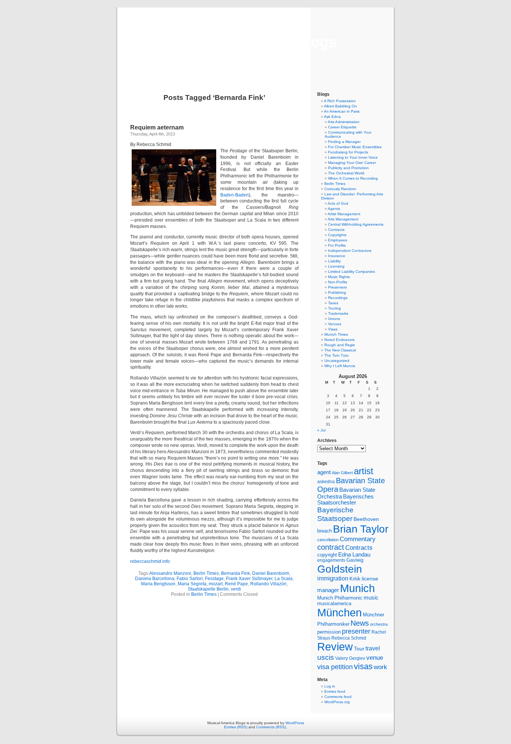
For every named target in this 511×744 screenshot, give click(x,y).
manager (328, 590)
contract (330, 547)
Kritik (355, 579)
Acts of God (338, 203)
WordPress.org (337, 702)
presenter (356, 631)
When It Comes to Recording (353, 178)
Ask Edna (332, 117)
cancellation (328, 539)
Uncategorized (336, 361)
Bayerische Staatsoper (335, 514)
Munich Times (336, 334)
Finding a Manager (344, 142)
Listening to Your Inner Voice (353, 157)
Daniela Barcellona (154, 578)
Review (335, 647)
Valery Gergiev (350, 658)
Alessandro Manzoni (170, 573)
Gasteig (354, 560)
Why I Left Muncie (339, 366)
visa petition (335, 667)
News (360, 623)
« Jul (321, 430)
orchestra (379, 624)
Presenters (337, 287)
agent (324, 472)
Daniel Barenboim (270, 573)
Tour (359, 649)
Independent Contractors (349, 250)
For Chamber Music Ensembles (355, 147)
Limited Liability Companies (351, 271)
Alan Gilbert (342, 472)
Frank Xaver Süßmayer (249, 578)
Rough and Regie (339, 345)
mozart (216, 583)
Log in (329, 686)
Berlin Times (206, 573)
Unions (334, 319)
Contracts (336, 230)
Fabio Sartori (190, 578)
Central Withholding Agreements (355, 224)
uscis (325, 657)
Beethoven (366, 519)
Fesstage (214, 578)
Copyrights (337, 235)
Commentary (358, 539)
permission (329, 632)
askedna (326, 481)
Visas (332, 329)
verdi (236, 589)
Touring (334, 308)
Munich (357, 588)
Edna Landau (354, 555)
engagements (331, 560)
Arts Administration (343, 122)
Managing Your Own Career (352, 163)
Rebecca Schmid (348, 638)
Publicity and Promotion (348, 168)
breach (324, 531)
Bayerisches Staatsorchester (345, 500)
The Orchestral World (346, 173)
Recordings (338, 298)
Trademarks (338, 313)
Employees (337, 240)
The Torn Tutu (336, 355)
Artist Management (344, 214)
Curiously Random (340, 189)
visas (363, 666)
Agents (334, 209)
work (380, 667)
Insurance (336, 256)
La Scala (284, 578)
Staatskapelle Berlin (208, 589)
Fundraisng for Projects (348, 152)
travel (372, 648)
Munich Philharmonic (339, 598)
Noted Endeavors (339, 340)
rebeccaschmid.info (150, 561)
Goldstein (339, 569)
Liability (334, 261)
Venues (334, 324)
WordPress (294, 723)
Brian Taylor (360, 529)
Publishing (337, 292)
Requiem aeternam (157, 127)
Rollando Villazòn (268, 583)
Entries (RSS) (235, 727)
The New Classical (340, 350)
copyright (327, 555)
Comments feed (338, 697)
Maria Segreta (192, 583)
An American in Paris (341, 111)
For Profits (337, 245)
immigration (332, 578)
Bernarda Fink (235, 573)
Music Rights (339, 277)
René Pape (236, 583)
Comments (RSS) (271, 727)
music (371, 598)
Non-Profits (337, 282)
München (339, 612)
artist (363, 471)
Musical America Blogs (255, 42)
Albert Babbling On (340, 106)
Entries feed (334, 691)
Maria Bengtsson (158, 583)
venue (374, 657)
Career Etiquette (342, 127)
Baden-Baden (234, 195)
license (370, 579)
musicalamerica (334, 603)
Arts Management (343, 219)
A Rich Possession (340, 101)
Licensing (336, 266)
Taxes (333, 303)
